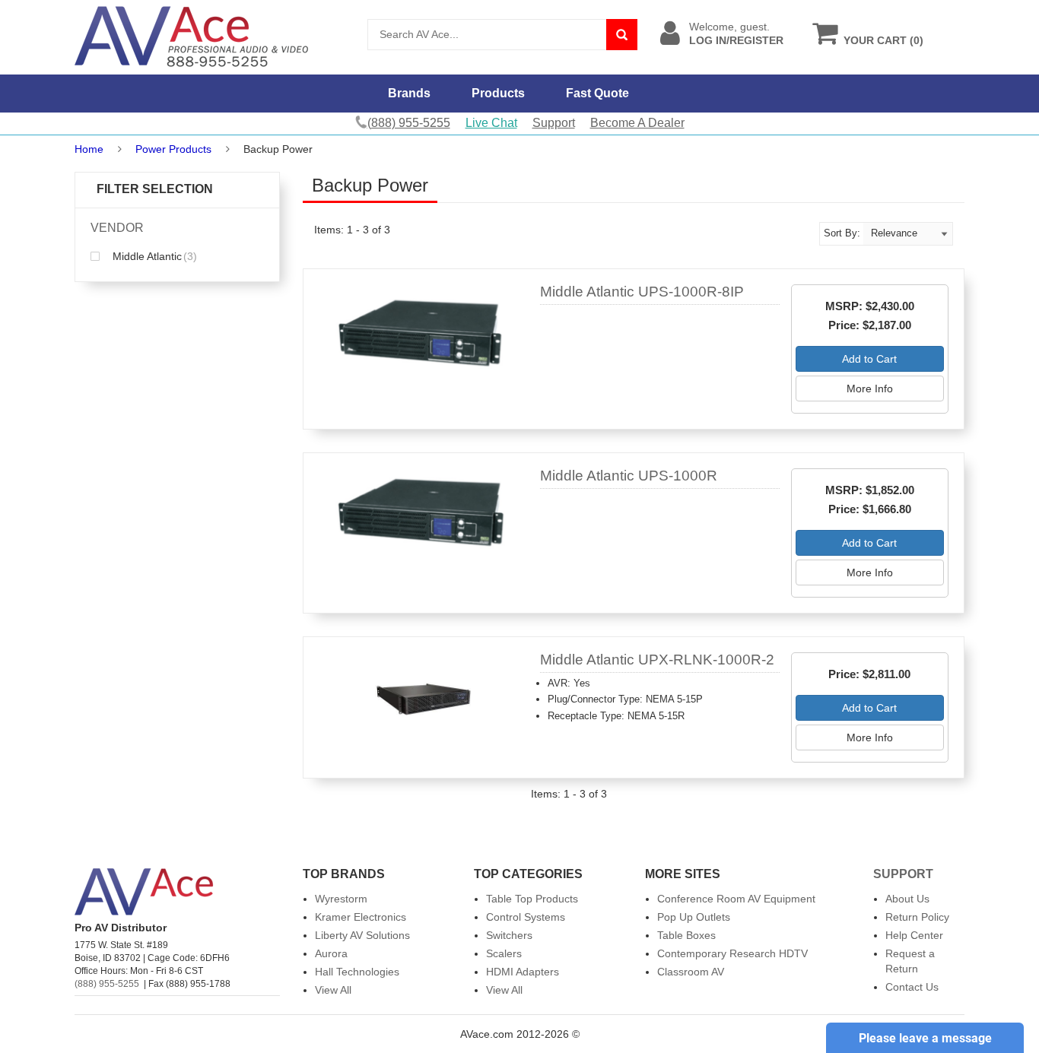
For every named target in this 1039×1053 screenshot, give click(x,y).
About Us (907, 899)
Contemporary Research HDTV (732, 953)
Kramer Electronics (360, 917)
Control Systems (525, 917)
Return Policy (917, 917)
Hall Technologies (357, 972)
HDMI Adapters (522, 972)
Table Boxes (686, 935)
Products (498, 93)
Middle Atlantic (153, 256)
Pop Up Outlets (693, 917)
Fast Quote (597, 93)
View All (333, 990)
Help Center (914, 935)
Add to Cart (869, 359)
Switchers (509, 935)
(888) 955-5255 (107, 983)
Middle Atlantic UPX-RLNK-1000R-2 (657, 660)
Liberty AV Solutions (362, 935)
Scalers (504, 953)
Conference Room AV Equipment (736, 899)
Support (553, 122)
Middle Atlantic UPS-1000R (628, 476)
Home (89, 149)
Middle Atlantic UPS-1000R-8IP (642, 292)
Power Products (173, 149)
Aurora (331, 953)
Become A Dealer (637, 122)
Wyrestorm (341, 899)
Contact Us (912, 987)
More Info (870, 388)
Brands (409, 93)
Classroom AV (690, 972)
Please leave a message (925, 1038)
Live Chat (491, 122)
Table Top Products (532, 899)
